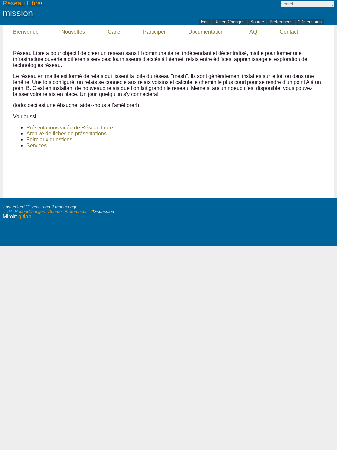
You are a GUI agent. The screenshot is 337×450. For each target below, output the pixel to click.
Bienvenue (26, 32)
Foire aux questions (49, 139)
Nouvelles (73, 32)
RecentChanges (229, 22)
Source (257, 22)
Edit (205, 22)
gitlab (24, 216)
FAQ (251, 32)
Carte (114, 32)
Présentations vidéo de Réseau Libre (69, 127)
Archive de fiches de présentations (66, 133)
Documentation (206, 32)
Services (36, 145)
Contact (289, 32)
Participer (154, 32)
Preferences (281, 22)
